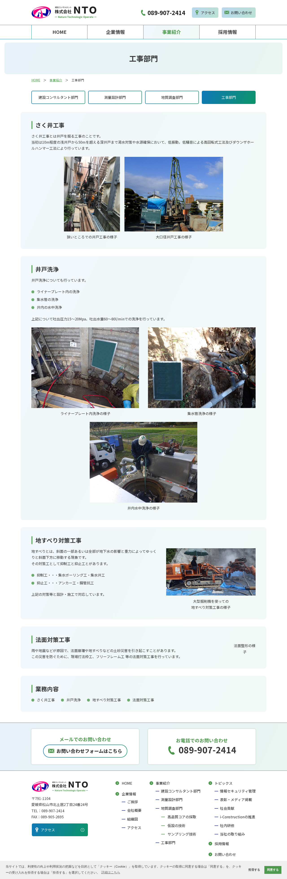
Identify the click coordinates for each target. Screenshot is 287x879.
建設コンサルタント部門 (58, 97)
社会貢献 (227, 808)
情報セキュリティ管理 (238, 791)
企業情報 (115, 31)
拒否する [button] (254, 869)
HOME (59, 31)
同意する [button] (273, 869)
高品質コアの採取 (181, 816)
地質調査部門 (172, 97)
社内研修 (227, 825)
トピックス (224, 783)
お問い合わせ (225, 854)
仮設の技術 (176, 825)
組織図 (132, 819)
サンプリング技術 (181, 834)
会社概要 (134, 810)
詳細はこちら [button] (110, 872)
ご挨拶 (132, 801)
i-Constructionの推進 (237, 816)
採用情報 (227, 31)
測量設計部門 (115, 97)
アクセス (134, 827)
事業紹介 (171, 31)
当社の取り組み (232, 834)
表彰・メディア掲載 (236, 799)
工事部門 (229, 97)
